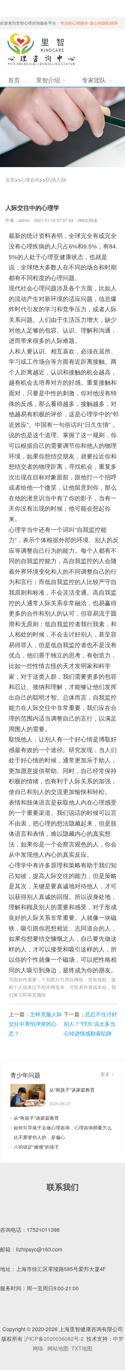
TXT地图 (81, 1348)
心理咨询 (30, 179)
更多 (105, 1074)
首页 (10, 179)
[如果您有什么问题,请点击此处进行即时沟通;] (110, 1225)
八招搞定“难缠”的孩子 (36, 1146)
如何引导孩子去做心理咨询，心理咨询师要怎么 (63, 1127)
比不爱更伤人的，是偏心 (39, 1137)
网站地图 (58, 1348)
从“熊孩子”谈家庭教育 (36, 1118)
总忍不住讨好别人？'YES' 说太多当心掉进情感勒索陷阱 (90, 1023)
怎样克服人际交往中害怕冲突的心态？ (35, 1023)
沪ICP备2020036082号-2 (54, 1338)
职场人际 (56, 179)
